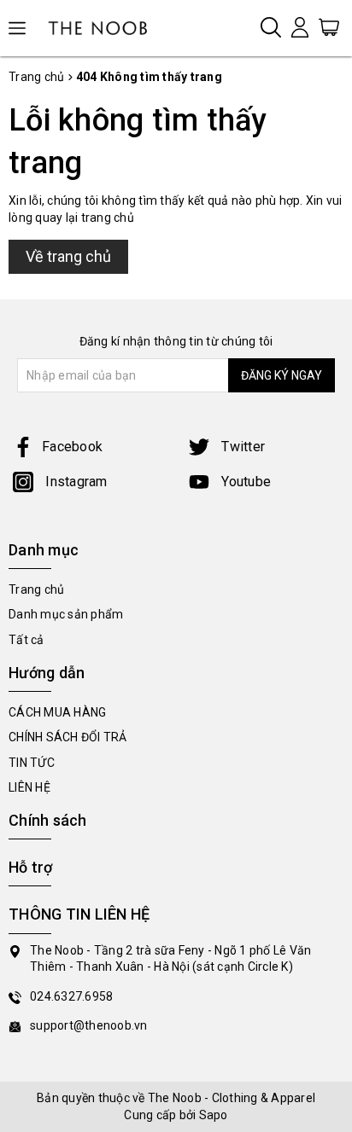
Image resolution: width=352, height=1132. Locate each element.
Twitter (241, 446)
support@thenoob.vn (89, 1025)
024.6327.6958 (71, 996)
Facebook (72, 446)
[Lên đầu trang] (326, 779)
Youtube (244, 481)
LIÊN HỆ (29, 787)
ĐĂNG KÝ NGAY (281, 375)
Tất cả (26, 640)
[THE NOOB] (102, 28)
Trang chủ (36, 589)
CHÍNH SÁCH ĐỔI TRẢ (68, 737)
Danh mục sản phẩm (66, 614)
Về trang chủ (68, 256)
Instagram (75, 481)
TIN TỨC (32, 762)
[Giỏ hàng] (329, 26)
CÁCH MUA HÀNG (57, 712)
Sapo (213, 1115)
